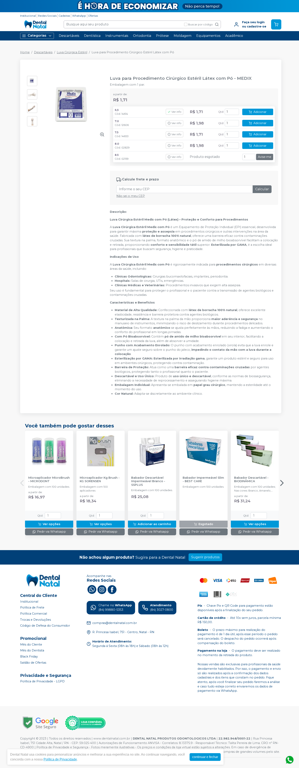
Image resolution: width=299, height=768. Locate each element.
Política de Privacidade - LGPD (42, 681)
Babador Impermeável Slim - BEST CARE (203, 479)
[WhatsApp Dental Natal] (92, 589)
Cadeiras (64, 15)
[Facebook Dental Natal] (112, 589)
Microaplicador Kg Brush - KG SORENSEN (100, 479)
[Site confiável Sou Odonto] (85, 723)
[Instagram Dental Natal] (102, 589)
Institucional (28, 15)
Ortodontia (142, 36)
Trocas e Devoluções (35, 620)
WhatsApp (79, 15)
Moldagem (182, 36)
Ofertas (93, 15)
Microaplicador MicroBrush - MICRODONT (49, 479)
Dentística (92, 36)
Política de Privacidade (60, 759)
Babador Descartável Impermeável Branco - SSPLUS (148, 481)
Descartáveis (69, 36)
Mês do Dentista (32, 650)
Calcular (262, 189)
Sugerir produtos (205, 557)
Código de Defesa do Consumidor (45, 625)
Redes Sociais (47, 15)
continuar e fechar (205, 757)
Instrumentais (116, 36)
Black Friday (29, 656)
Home (25, 52)
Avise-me (264, 157)
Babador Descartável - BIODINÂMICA (251, 479)
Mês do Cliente (31, 644)
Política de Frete (32, 608)
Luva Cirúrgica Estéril (72, 52)
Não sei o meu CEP (130, 196)
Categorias (37, 35)
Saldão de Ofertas (33, 662)
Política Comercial (33, 613)
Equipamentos (208, 36)
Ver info (176, 111)
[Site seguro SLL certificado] (40, 722)
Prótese (162, 36)
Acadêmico (234, 36)
